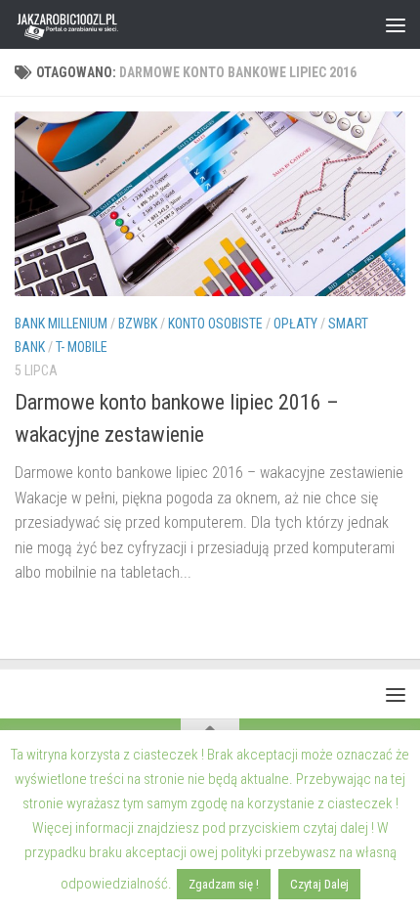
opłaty (295, 323)
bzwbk (137, 323)
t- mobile (81, 347)
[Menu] (395, 24)
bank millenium (61, 323)
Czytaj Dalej (319, 884)
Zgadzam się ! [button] (224, 884)
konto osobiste (215, 323)
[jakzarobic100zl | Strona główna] (86, 24)
